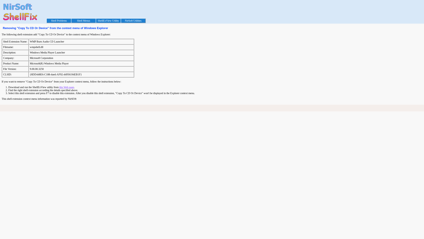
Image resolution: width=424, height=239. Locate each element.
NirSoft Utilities (133, 20)
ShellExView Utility (108, 20)
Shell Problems (59, 20)
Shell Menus (83, 20)
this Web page (66, 87)
